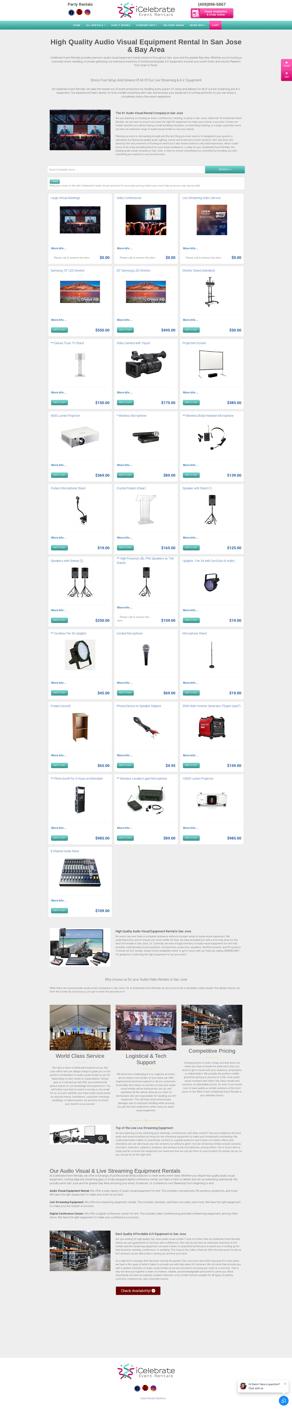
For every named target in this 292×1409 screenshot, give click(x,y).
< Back (54, 181)
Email (286, 66)
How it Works (120, 25)
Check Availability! (136, 1291)
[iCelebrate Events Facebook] (71, 13)
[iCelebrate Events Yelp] (79, 12)
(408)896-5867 (212, 4)
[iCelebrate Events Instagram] (87, 12)
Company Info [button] (145, 25)
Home (76, 25)
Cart (215, 25)
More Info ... (58, 248)
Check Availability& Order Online (216, 13)
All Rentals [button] (94, 25)
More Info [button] (197, 25)
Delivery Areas (173, 25)
